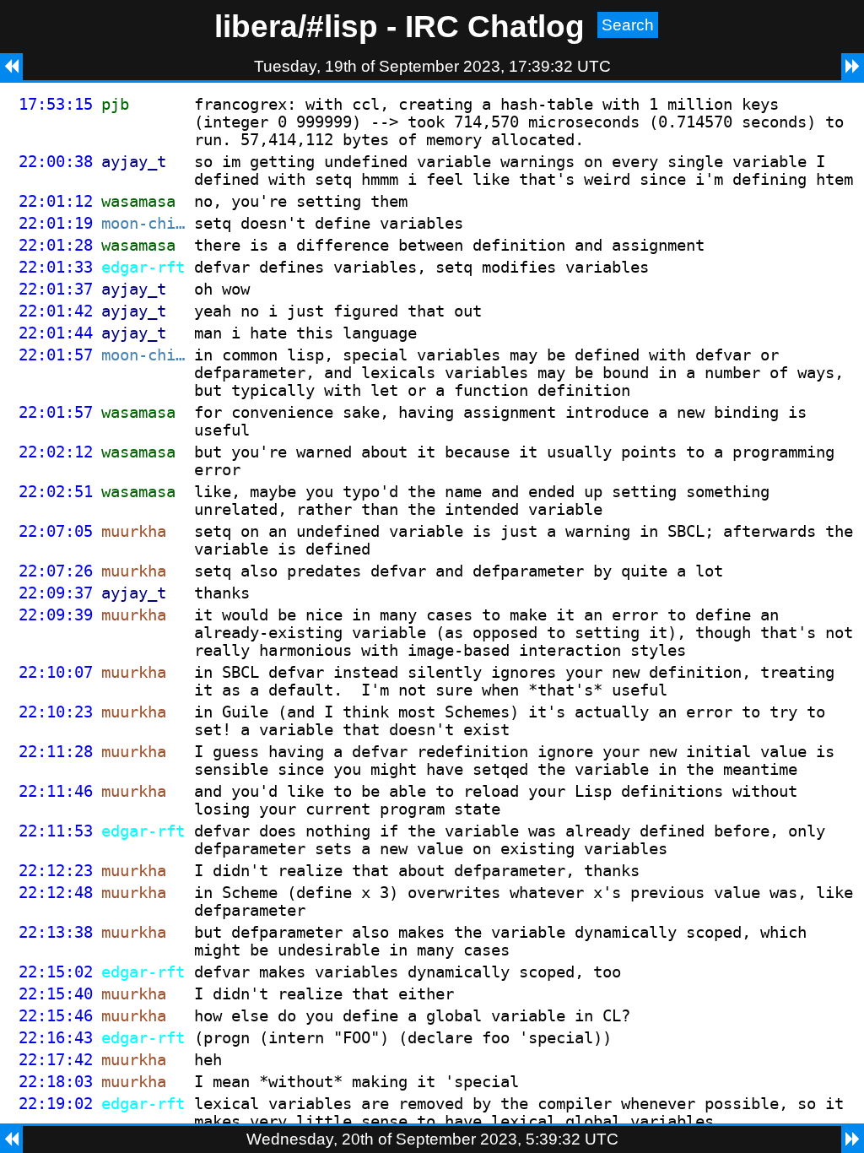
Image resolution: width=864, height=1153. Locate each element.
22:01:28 (56, 245)
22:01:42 (56, 311)
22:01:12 (56, 201)
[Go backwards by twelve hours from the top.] (11, 66)
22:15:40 (56, 994)
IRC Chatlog (495, 26)
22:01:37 (56, 289)
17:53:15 (56, 104)
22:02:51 (56, 492)
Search (628, 25)
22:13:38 (56, 932)
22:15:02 (56, 972)
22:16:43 (56, 1038)
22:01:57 (56, 355)
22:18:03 (56, 1082)
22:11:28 (56, 752)
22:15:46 (56, 1016)
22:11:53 (56, 831)
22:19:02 (56, 1103)
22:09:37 (56, 593)
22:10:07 (56, 672)
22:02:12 (56, 452)
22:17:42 (56, 1060)
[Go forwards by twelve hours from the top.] (852, 66)
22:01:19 (56, 223)
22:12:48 (56, 892)
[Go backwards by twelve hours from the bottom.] (11, 1139)
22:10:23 (56, 712)
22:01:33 (56, 267)
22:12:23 (56, 871)
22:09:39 (56, 615)
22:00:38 (56, 162)
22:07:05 (56, 531)
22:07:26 (56, 571)
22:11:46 (56, 791)
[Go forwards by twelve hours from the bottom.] (852, 1139)
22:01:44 (56, 333)
